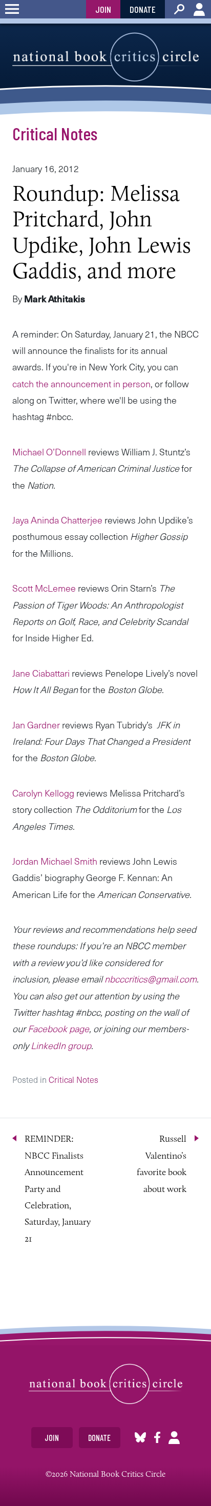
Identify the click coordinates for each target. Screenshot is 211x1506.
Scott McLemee (44, 588)
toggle (12, 9)
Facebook (157, 1437)
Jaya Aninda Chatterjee (57, 520)
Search (179, 9)
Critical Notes (54, 133)
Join (103, 9)
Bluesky (140, 1437)
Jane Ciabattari (41, 673)
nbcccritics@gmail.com (150, 979)
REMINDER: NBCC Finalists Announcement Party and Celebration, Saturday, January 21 (58, 1188)
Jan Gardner (36, 724)
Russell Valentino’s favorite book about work (161, 1163)
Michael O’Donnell (49, 451)
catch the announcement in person (81, 383)
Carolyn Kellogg (43, 793)
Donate (143, 9)
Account (199, 9)
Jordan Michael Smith (54, 861)
